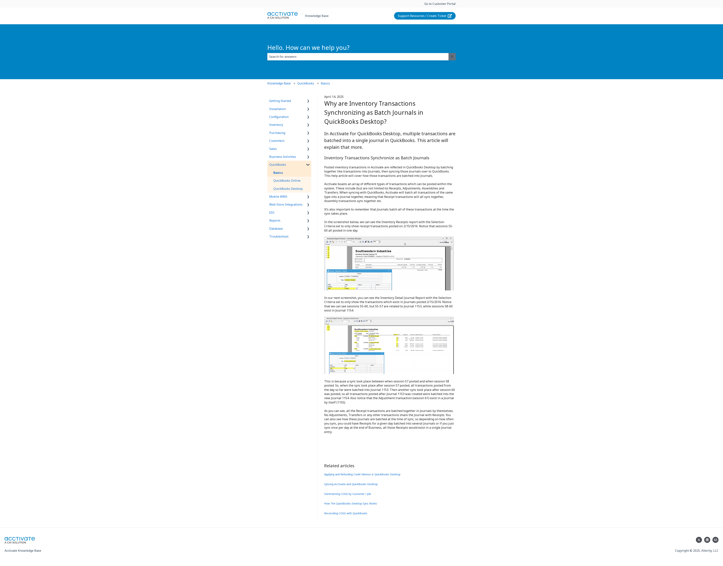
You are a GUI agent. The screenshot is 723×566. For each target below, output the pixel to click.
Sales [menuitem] (273, 149)
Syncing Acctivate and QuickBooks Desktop (351, 484)
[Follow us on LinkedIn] (707, 540)
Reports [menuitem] (274, 220)
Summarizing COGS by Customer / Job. (347, 494)
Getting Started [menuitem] (280, 101)
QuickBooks (305, 83)
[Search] (452, 56)
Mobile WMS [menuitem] (278, 196)
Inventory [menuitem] (276, 125)
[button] (308, 101)
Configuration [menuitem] (279, 117)
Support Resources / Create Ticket (422, 16)
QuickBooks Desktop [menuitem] (288, 189)
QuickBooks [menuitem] (277, 165)
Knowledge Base (317, 16)
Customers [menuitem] (276, 141)
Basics (325, 83)
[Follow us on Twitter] (699, 540)
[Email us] (715, 540)
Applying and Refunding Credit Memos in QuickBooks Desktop (362, 474)
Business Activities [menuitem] (282, 157)
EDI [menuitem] (271, 212)
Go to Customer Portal (440, 4)
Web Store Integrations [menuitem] (285, 204)
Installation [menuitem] (277, 109)
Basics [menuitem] (278, 173)
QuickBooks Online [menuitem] (286, 181)
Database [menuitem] (276, 228)
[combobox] (357, 56)
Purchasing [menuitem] (277, 133)
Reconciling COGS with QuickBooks (345, 513)
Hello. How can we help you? (308, 47)
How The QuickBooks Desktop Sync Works (350, 503)
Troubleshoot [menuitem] (278, 236)
